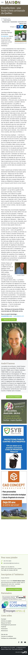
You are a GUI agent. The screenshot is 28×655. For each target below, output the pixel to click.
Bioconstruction (6, 21)
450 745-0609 (7, 561)
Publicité (3, 626)
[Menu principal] (2, 2)
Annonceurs (4, 630)
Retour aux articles (9, 319)
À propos (3, 619)
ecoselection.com (6, 316)
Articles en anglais (6, 621)
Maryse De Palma (6, 623)
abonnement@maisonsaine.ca (11, 563)
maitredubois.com (18, 316)
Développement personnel (8, 624)
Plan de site (4, 634)
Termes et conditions (7, 636)
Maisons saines (22, 23)
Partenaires (4, 628)
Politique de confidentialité (8, 638)
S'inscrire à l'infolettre (14, 397)
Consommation (13, 21)
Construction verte (22, 21)
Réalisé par (18, 652)
